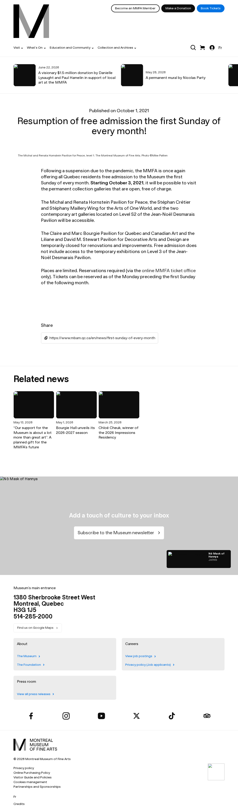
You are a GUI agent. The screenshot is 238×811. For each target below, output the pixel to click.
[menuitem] (31, 21)
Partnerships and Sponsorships (37, 786)
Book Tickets (211, 8)
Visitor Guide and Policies (32, 777)
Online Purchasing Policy (31, 772)
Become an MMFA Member (135, 8)
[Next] (221, 75)
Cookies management (30, 782)
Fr (220, 47)
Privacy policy (23, 768)
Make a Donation (178, 8)
